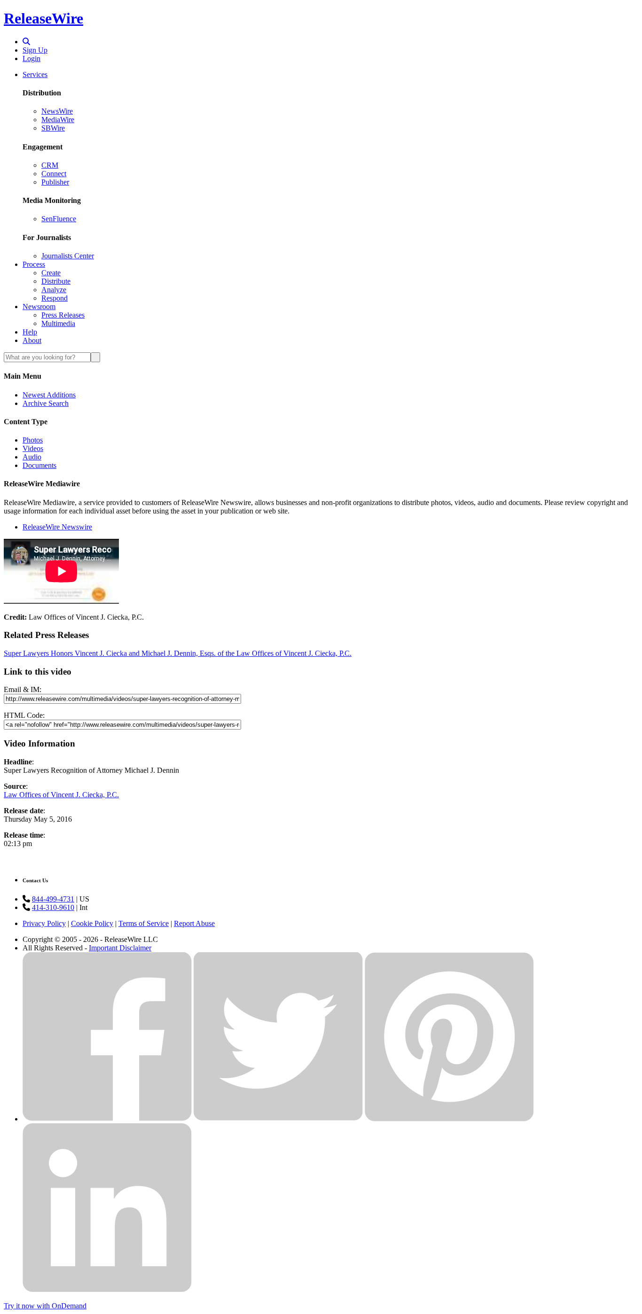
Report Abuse (194, 923)
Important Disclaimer (120, 948)
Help (30, 332)
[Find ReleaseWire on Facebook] (107, 1119)
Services (35, 74)
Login (31, 58)
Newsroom (39, 307)
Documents (39, 465)
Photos (33, 440)
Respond (54, 298)
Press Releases (63, 315)
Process (34, 264)
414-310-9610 (53, 907)
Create (51, 273)
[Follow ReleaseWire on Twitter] (278, 1119)
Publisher (55, 182)
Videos (33, 448)
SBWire (53, 128)
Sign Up (35, 50)
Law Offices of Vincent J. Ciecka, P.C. (61, 795)
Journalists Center (67, 256)
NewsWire (57, 111)
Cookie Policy (92, 923)
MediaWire (57, 120)
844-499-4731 (53, 899)
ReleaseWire (43, 18)
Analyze (53, 290)
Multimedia (58, 323)
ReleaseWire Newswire (57, 527)
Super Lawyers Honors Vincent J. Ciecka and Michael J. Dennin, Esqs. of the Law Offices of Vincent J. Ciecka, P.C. (178, 653)
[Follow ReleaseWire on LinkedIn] (107, 1290)
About (32, 340)
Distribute (55, 281)
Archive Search (46, 403)
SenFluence (58, 219)
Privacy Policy (44, 923)
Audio (32, 457)
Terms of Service (143, 923)
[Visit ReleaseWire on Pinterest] (449, 1119)
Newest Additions (49, 395)
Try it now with (45, 1306)
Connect (53, 174)
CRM (49, 165)
